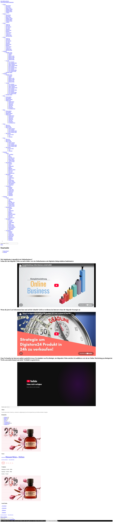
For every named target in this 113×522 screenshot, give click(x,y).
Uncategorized (7, 423)
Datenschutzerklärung (53, 520)
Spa (5, 420)
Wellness (6, 424)
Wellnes (21, 457)
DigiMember (12, 519)
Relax (5, 419)
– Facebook (4, 505)
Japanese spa (3, 457)
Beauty (5, 418)
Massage (9, 457)
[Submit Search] (13, 518)
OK (46, 520)
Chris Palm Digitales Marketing (7, 2)
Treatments (6, 422)
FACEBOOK (11, 459)
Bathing (5, 417)
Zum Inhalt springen (5, 1)
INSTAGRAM (5, 459)
